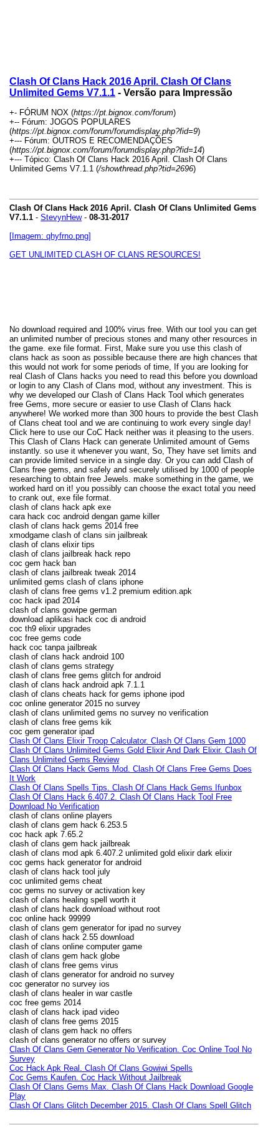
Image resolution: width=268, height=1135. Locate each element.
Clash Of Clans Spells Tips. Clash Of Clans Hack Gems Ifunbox (125, 787)
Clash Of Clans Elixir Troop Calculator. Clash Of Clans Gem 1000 (127, 740)
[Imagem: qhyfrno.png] (50, 236)
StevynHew (61, 217)
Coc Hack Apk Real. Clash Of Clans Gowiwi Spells (101, 1068)
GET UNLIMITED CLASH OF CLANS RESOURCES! (105, 254)
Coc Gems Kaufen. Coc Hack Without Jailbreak (95, 1077)
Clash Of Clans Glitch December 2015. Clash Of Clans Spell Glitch (130, 1105)
